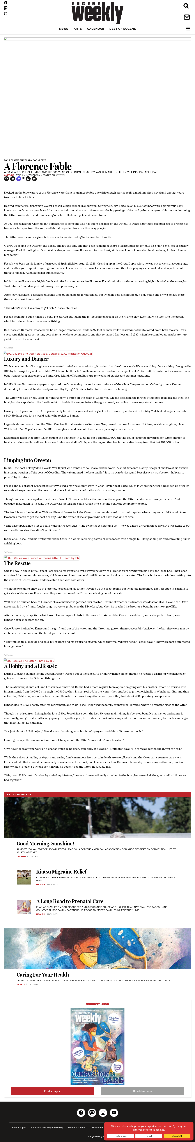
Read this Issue (143, 1091)
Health (40, 884)
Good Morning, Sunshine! (45, 843)
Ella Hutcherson (30, 174)
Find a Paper (52, 1091)
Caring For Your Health (43, 974)
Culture (9, 174)
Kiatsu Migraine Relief (61, 871)
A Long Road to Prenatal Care (69, 901)
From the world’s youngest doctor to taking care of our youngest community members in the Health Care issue (94, 980)
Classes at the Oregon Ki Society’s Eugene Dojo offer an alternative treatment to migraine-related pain (105, 879)
